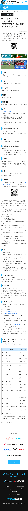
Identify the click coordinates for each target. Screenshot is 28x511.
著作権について (20, 486)
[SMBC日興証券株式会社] (11, 443)
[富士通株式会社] (9, 438)
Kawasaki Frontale (11, 3)
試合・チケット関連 (11, 11)
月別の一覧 (3, 11)
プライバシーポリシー (8, 489)
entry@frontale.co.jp (11, 311)
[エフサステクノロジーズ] (14, 454)
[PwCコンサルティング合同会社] (21, 443)
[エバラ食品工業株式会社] (21, 449)
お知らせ (8, 344)
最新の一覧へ (23, 31)
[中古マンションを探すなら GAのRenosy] (7, 449)
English (7, 486)
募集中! (18, 11)
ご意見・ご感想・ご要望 (14, 494)
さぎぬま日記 (17, 324)
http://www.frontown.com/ (11, 313)
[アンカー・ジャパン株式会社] (18, 438)
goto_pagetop (24, 493)
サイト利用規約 (20, 489)
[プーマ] (14, 449)
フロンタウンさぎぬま (7, 111)
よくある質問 (14, 491)
